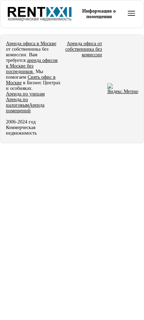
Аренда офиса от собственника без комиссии (83, 49)
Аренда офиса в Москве (31, 43)
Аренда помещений (25, 107)
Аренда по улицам (25, 94)
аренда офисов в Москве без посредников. (32, 66)
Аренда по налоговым (17, 102)
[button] (131, 13)
